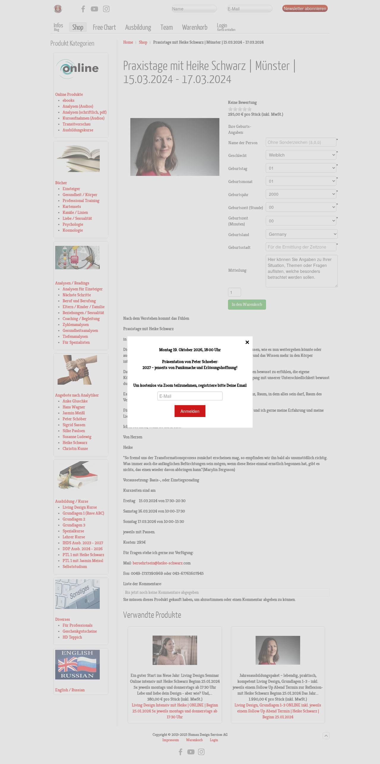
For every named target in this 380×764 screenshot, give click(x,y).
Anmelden (190, 411)
